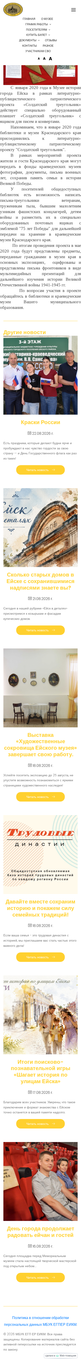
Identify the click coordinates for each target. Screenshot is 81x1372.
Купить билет (36, 35)
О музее (47, 19)
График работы (36, 24)
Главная (29, 19)
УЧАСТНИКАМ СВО (38, 51)
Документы (27, 40)
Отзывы (51, 40)
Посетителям (36, 30)
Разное (48, 46)
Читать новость (38, 470)
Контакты (29, 46)
